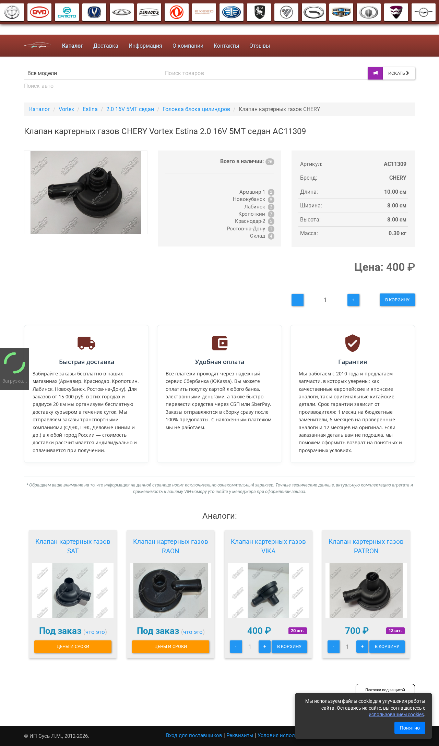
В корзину (397, 299)
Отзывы (259, 46)
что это (95, 631)
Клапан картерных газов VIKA (268, 546)
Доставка (105, 46)
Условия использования (288, 735)
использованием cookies (396, 714)
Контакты (226, 46)
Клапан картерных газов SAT (72, 546)
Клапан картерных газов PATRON (366, 546)
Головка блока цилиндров (196, 109)
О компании (188, 46)
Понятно (410, 728)
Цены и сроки (73, 646)
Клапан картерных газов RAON (170, 546)
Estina (90, 109)
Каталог (39, 109)
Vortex (66, 109)
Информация (145, 46)
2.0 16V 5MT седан (130, 109)
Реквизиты (239, 735)
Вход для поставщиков (194, 735)
